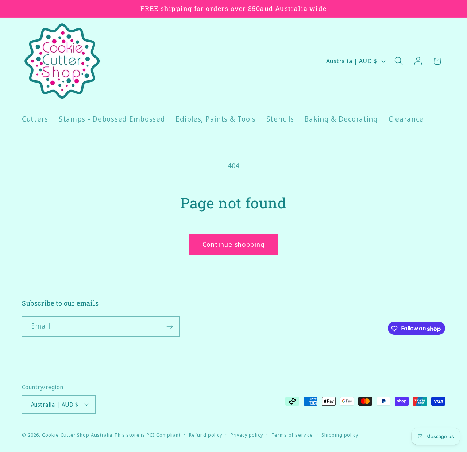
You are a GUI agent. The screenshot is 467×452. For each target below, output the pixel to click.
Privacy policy (247, 434)
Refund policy (205, 434)
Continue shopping (233, 244)
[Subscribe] (169, 327)
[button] (398, 61)
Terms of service (292, 434)
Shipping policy (339, 434)
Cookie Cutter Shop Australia (77, 434)
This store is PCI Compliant (147, 434)
